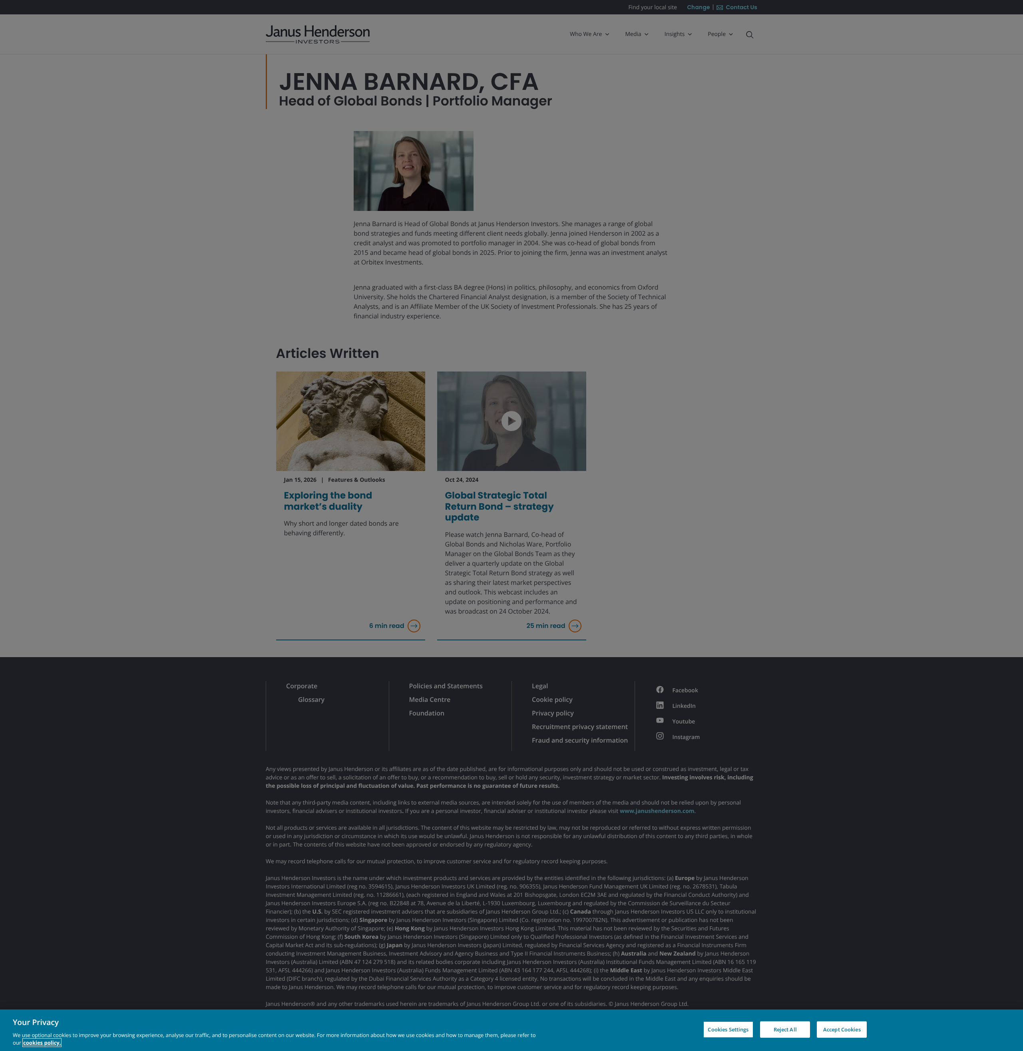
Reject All (785, 1029)
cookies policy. (42, 1042)
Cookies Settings (728, 1029)
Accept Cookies (842, 1029)
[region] (511, 1030)
